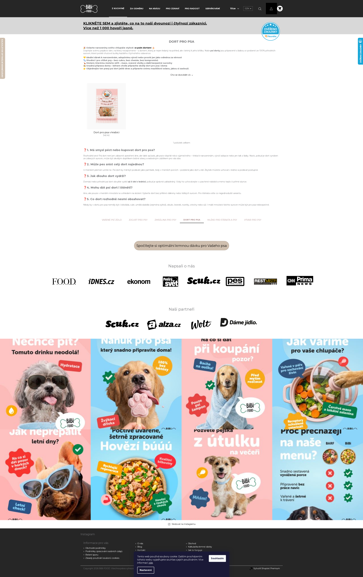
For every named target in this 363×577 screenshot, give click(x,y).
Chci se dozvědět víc (180, 75)
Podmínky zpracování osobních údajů (103, 551)
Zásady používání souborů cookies (102, 558)
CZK (247, 8)
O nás (140, 543)
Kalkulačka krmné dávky (200, 546)
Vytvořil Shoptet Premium (266, 568)
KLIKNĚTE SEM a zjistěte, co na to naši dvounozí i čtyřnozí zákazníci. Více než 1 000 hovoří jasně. (145, 25)
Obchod (192, 543)
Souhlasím (217, 558)
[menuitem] (118, 8)
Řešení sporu (91, 554)
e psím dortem (143, 47)
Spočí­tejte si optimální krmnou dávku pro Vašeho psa (181, 246)
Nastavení (146, 570)
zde (151, 562)
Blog (139, 546)
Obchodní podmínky (95, 548)
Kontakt (141, 550)
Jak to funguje (195, 550)
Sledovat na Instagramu (184, 524)
